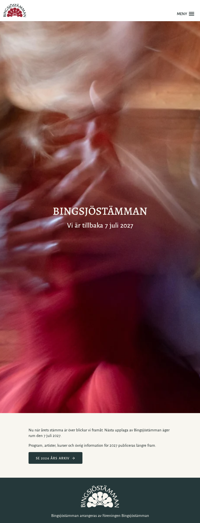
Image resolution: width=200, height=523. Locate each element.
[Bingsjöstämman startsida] (14, 10)
